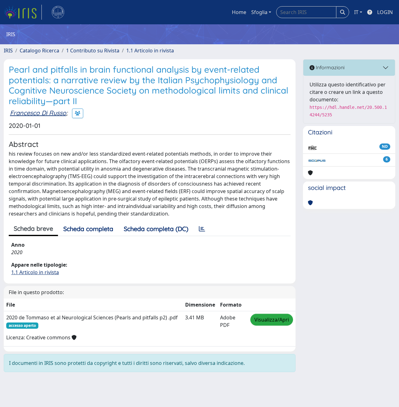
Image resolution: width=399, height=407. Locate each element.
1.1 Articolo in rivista (150, 50)
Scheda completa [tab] (88, 229)
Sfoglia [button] (259, 12)
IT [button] (356, 12)
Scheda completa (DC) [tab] (156, 229)
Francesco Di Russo (38, 113)
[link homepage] (23, 12)
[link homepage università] (58, 12)
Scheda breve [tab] (33, 228)
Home (239, 12)
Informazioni (329, 67)
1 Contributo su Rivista (92, 50)
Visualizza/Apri (271, 319)
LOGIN (385, 12)
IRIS (8, 50)
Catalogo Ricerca (39, 50)
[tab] (202, 228)
